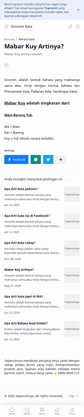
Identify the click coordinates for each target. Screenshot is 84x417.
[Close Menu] (78, 10)
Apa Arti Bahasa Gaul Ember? (26, 323)
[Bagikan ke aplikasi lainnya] (61, 159)
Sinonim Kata (21, 26)
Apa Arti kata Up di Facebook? (27, 216)
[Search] (77, 26)
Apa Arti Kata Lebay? (20, 243)
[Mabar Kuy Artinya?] (72, 275)
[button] (70, 26)
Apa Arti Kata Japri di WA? (23, 296)
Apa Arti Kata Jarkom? (21, 189)
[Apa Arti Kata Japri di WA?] (72, 302)
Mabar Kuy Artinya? (19, 269)
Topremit (51, 8)
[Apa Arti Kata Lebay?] (72, 248)
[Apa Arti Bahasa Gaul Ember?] (72, 328)
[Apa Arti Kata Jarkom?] (72, 194)
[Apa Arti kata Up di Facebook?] (72, 221)
